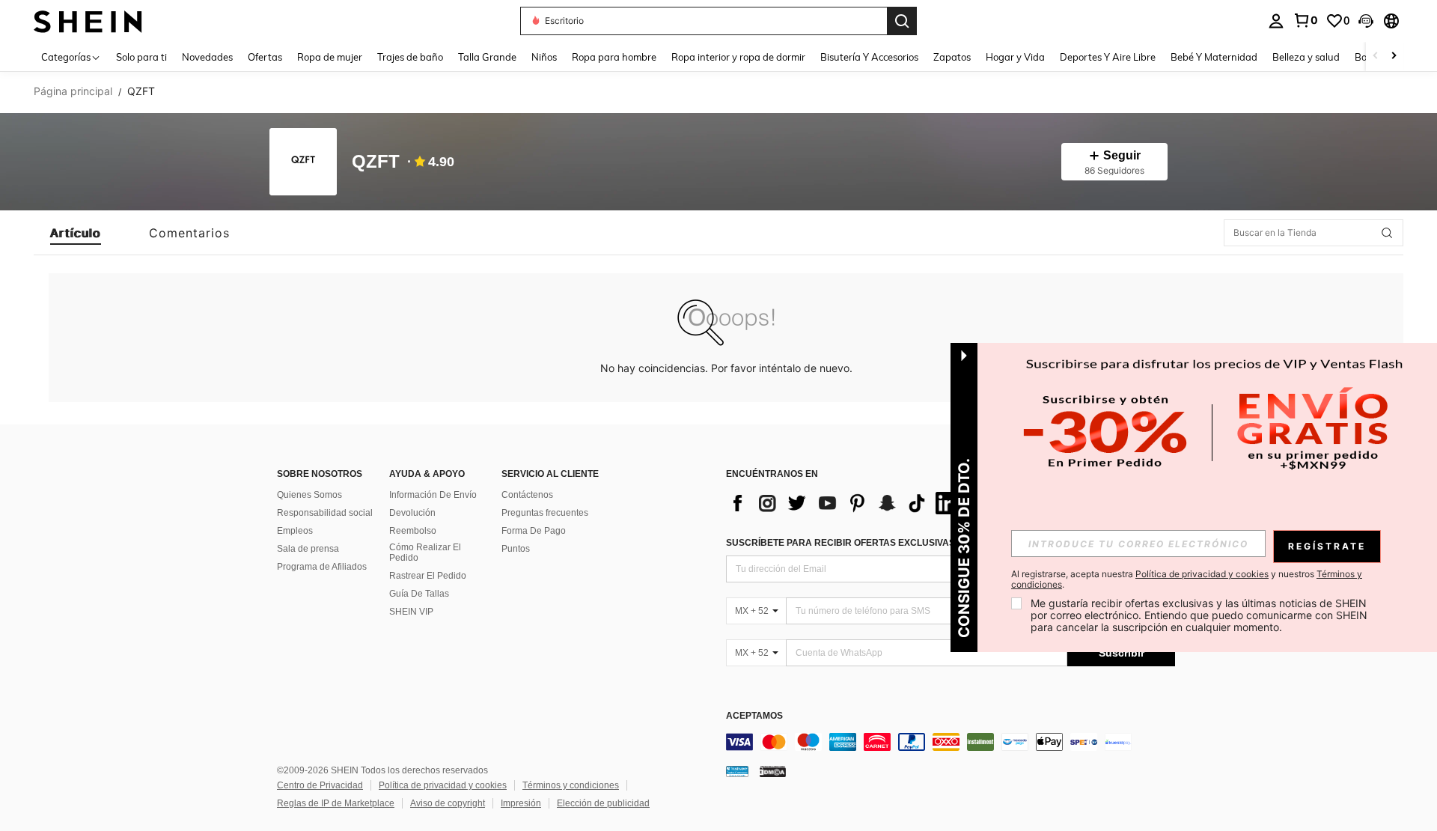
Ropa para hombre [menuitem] (614, 57)
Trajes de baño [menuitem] (410, 57)
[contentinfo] (950, 742)
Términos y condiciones (570, 785)
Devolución (412, 513)
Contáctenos (527, 495)
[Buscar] (902, 21)
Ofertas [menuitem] (265, 57)
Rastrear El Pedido (427, 575)
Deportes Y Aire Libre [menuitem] (1108, 57)
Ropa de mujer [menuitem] (329, 57)
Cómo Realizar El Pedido (425, 552)
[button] (1366, 21)
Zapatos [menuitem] (952, 57)
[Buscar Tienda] (1387, 233)
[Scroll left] (1375, 56)
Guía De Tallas (419, 593)
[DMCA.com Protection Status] (773, 771)
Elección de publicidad (603, 803)
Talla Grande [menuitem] (487, 57)
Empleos (295, 531)
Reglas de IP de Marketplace (335, 803)
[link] (1305, 20)
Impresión (521, 803)
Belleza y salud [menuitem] (1306, 57)
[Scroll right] (1393, 56)
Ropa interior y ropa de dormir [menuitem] (738, 57)
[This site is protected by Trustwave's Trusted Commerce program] (737, 771)
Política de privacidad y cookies (443, 785)
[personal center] (1276, 21)
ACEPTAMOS (754, 716)
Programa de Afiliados (322, 566)
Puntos (515, 549)
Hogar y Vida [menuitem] (1015, 57)
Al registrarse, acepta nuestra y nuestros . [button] (1186, 579)
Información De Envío (433, 495)
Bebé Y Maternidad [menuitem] (1214, 57)
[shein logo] (88, 20)
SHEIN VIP (411, 611)
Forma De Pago (533, 531)
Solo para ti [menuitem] (141, 57)
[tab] (75, 233)
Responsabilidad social (325, 513)
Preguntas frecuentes (544, 513)
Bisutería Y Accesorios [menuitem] (869, 57)
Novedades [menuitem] (207, 57)
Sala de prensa (308, 549)
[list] (845, 503)
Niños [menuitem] (544, 57)
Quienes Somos (309, 495)
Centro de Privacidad (320, 785)
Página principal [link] (73, 91)
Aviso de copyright (447, 803)
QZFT (376, 162)
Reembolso (412, 531)
